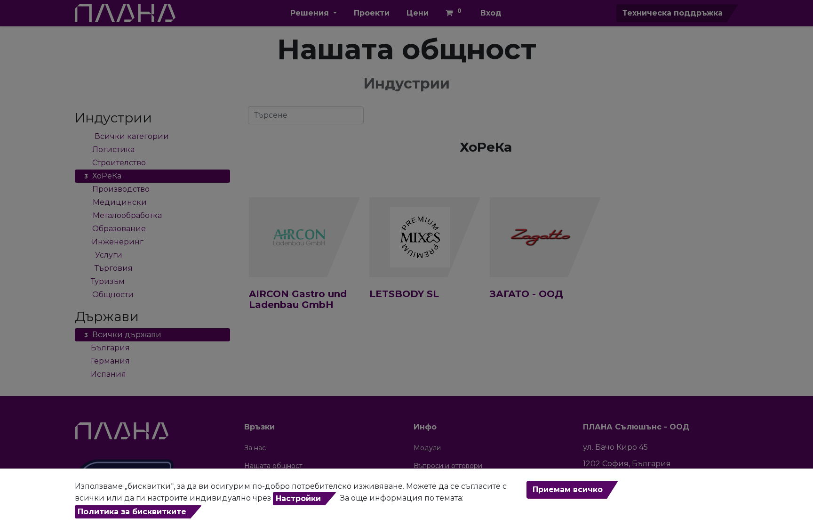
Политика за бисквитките (132, 511)
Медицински (115, 202)
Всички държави (122, 334)
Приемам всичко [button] (568, 489)
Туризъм (104, 281)
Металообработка (123, 215)
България (107, 347)
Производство (117, 189)
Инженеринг (113, 241)
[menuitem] (371, 13)
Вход (491, 12)
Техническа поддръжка (672, 12)
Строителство (115, 162)
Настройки (298, 498)
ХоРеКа (102, 175)
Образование (115, 228)
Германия (107, 360)
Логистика (109, 149)
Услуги (103, 255)
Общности (109, 294)
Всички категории (126, 136)
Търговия (108, 268)
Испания (105, 374)
